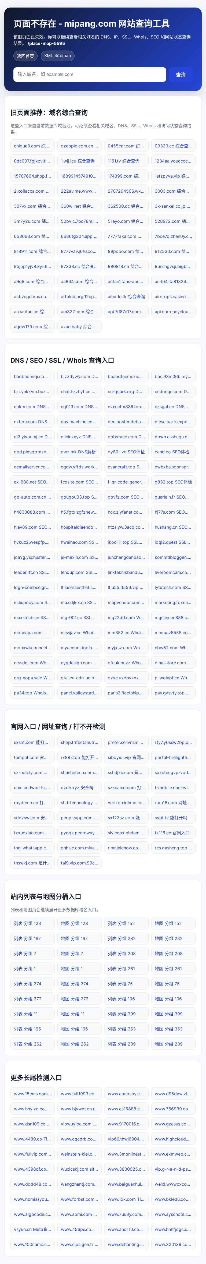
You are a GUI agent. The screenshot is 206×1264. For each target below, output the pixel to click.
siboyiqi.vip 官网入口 (128, 757)
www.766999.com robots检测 (175, 1108)
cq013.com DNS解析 (81, 406)
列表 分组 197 (27, 938)
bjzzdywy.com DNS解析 (81, 376)
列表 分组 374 (27, 983)
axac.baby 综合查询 (80, 326)
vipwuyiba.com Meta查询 (81, 1124)
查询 (181, 75)
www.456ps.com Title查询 (81, 1229)
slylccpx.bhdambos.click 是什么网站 (128, 832)
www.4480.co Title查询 (34, 1139)
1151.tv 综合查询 (123, 161)
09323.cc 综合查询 (174, 146)
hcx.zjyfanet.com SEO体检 (128, 512)
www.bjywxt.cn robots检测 (81, 1108)
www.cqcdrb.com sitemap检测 (81, 1139)
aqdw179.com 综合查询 (34, 326)
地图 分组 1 (72, 968)
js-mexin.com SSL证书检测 (81, 557)
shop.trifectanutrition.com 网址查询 (81, 742)
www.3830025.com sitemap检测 (128, 1169)
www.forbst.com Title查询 (81, 1199)
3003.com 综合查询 (174, 191)
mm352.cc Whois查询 (128, 632)
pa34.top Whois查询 (34, 692)
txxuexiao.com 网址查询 (34, 832)
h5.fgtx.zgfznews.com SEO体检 (81, 512)
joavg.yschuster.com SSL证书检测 (34, 557)
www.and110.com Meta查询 (128, 1229)
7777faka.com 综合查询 (128, 236)
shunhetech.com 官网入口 (81, 772)
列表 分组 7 (25, 953)
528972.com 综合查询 (175, 221)
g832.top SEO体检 (173, 482)
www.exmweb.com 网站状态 (175, 1154)
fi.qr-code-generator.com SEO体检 (128, 482)
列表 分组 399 (122, 1013)
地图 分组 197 (74, 938)
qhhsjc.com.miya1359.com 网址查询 (81, 847)
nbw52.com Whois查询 (175, 647)
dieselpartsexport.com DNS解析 (175, 421)
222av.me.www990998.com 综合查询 (81, 191)
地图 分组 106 (168, 998)
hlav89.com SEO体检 (34, 527)
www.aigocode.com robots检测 (34, 1214)
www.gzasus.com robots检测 (175, 1124)
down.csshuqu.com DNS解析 (175, 436)
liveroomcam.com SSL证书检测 (175, 572)
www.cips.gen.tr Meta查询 (81, 1244)
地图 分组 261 (168, 968)
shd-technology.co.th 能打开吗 (81, 802)
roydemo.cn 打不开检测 (34, 802)
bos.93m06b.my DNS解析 (175, 376)
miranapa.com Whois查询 (34, 632)
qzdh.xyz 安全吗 (77, 787)
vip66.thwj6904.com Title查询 (128, 1139)
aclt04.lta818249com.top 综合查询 (175, 281)
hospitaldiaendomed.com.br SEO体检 (81, 527)
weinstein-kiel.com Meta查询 (81, 1154)
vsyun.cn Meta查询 (33, 1229)
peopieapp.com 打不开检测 (81, 817)
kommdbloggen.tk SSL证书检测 (175, 557)
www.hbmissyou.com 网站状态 (34, 1199)
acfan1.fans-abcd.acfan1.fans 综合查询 (128, 281)
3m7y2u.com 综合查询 (34, 221)
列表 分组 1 (25, 968)
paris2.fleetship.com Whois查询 (128, 692)
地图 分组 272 (75, 998)
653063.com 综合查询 (34, 236)
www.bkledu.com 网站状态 (175, 1199)
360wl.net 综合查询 (80, 206)
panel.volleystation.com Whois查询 (81, 692)
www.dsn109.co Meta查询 (34, 1124)
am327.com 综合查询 (81, 311)
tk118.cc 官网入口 (172, 832)
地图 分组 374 (74, 983)
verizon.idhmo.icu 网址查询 (128, 802)
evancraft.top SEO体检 (128, 466)
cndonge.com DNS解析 (175, 391)
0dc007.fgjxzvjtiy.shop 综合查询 (34, 161)
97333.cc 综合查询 (79, 266)
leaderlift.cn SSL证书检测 (34, 572)
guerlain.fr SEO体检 (174, 497)
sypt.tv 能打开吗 (171, 817)
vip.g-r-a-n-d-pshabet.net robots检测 (175, 1169)
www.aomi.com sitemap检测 (81, 1214)
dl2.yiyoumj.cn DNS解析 (34, 436)
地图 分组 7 (72, 953)
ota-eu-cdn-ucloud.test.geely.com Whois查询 (81, 677)
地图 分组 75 (167, 983)
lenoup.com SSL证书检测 (81, 572)
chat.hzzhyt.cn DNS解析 (81, 391)
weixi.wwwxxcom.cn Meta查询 (175, 1184)
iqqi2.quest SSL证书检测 (175, 542)
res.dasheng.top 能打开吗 (175, 847)
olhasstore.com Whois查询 (175, 662)
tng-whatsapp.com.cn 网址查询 (34, 847)
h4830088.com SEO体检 (34, 512)
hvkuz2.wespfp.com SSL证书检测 (34, 542)
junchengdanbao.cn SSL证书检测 (128, 557)
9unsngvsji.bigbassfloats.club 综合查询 (175, 266)
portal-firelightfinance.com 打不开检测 (175, 757)
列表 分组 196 (27, 1029)
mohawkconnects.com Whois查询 (34, 647)
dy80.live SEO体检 (126, 451)
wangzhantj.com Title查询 (81, 1184)
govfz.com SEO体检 (128, 497)
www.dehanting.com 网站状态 (128, 1244)
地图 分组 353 (169, 1029)
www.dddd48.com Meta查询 (34, 1184)
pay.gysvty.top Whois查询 (175, 692)
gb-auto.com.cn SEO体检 (34, 497)
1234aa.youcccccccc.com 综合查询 (175, 161)
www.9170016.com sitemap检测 (128, 1124)
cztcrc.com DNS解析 (34, 421)
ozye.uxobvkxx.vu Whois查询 (128, 677)
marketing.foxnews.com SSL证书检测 (175, 602)
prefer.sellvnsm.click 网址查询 (128, 742)
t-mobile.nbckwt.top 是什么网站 (175, 787)
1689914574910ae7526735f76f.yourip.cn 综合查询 (81, 176)
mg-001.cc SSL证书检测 (81, 617)
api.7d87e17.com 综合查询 (128, 311)
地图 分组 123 (74, 923)
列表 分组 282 (122, 938)
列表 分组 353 (122, 1029)
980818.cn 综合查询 (128, 266)
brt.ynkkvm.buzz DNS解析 (34, 391)
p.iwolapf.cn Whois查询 (175, 677)
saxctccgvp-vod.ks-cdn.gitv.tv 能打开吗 (175, 772)
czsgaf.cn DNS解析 (174, 406)
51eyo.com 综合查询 (128, 221)
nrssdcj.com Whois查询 (34, 662)
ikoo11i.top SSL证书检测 (128, 542)
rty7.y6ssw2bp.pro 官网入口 (175, 742)
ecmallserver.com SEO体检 (34, 466)
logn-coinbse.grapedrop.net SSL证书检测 (34, 587)
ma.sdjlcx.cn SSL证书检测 (81, 602)
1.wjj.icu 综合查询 (78, 161)
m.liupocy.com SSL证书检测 (34, 602)
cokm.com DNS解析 (34, 406)
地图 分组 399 (169, 1013)
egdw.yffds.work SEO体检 (81, 466)
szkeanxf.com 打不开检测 (128, 787)
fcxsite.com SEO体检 (81, 482)
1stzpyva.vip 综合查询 (175, 176)
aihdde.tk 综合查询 (126, 296)
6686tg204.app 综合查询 (81, 236)
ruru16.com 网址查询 (175, 802)
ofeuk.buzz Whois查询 (128, 662)
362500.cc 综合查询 (128, 206)
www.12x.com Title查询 (128, 1199)
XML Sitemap (57, 55)
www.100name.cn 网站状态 (34, 1244)
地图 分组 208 (169, 953)
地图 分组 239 (169, 1044)
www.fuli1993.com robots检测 (81, 1093)
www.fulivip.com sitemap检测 (34, 1154)
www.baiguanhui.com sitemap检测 (128, 1184)
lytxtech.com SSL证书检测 (175, 587)
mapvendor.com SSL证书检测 (128, 602)
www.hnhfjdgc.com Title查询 (175, 1229)
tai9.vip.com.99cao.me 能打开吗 (81, 863)
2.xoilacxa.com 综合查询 (34, 191)
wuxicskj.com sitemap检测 (81, 1169)
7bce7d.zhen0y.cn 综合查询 (175, 236)
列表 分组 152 (121, 923)
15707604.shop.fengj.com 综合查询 (34, 176)
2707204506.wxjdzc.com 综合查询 (128, 191)
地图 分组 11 (72, 1013)
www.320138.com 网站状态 (175, 1244)
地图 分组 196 (74, 1029)
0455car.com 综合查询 (128, 146)
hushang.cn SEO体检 (175, 527)
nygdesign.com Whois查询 (81, 662)
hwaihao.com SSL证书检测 (81, 542)
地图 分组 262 (75, 1044)
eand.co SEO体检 (172, 451)
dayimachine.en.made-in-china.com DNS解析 (81, 421)
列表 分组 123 (27, 923)
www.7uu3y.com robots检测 (128, 1214)
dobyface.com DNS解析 (128, 436)
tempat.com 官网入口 (34, 757)
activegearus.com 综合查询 (34, 296)
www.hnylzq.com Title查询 (34, 1108)
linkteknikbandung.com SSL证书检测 (128, 572)
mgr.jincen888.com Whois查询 (175, 617)
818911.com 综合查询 (34, 251)
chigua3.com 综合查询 (34, 146)
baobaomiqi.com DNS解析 (34, 376)
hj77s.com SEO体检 (174, 512)
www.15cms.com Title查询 (34, 1093)
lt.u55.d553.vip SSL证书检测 (128, 587)
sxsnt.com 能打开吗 (33, 742)
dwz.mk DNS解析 (78, 451)
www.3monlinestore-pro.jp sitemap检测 (128, 1154)
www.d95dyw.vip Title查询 (175, 1093)
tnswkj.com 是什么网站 (34, 863)
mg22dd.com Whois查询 (128, 617)
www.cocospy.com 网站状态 (128, 1093)
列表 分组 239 (122, 1044)
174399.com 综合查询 (128, 176)
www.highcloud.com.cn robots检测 (175, 1139)
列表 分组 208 (122, 953)
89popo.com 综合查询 (128, 251)
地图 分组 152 (168, 923)
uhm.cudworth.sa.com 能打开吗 (34, 787)
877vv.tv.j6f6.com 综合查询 (81, 251)
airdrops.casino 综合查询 (175, 296)
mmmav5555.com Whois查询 (175, 632)
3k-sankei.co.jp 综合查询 (175, 206)
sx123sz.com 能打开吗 (128, 817)
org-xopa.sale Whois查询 (34, 677)
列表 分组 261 (121, 968)
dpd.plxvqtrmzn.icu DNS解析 (34, 451)
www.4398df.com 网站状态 (34, 1169)
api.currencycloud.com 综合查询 (175, 311)
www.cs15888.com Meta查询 (128, 1108)
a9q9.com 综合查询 (33, 281)
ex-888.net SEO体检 (34, 482)
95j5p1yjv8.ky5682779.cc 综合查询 (34, 266)
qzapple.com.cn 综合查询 (81, 146)
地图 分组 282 (169, 938)
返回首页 (25, 56)
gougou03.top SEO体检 (81, 497)
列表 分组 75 (120, 983)
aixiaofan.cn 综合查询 (34, 311)
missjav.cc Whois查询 (81, 632)
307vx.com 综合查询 (34, 206)
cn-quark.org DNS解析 (128, 391)
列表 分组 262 (28, 1044)
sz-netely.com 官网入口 (34, 772)
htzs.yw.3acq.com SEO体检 (128, 527)
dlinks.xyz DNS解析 (80, 436)
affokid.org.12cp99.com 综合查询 (81, 296)
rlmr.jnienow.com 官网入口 (128, 847)
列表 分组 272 (28, 998)
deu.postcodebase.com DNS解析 (128, 421)
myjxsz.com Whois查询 (128, 647)
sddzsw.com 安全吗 (33, 817)
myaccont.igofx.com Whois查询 (81, 647)
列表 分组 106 (121, 998)
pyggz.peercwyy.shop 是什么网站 (81, 832)
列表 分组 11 (26, 1013)
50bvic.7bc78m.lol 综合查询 (81, 221)
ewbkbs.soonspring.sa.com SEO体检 (175, 466)
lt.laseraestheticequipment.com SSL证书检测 (81, 587)
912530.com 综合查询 (175, 251)
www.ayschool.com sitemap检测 (175, 1214)
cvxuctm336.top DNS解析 (128, 406)
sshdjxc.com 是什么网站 (128, 772)
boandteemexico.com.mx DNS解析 (128, 376)
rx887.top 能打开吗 (80, 757)
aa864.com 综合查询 (81, 281)
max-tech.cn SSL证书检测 (34, 617)
